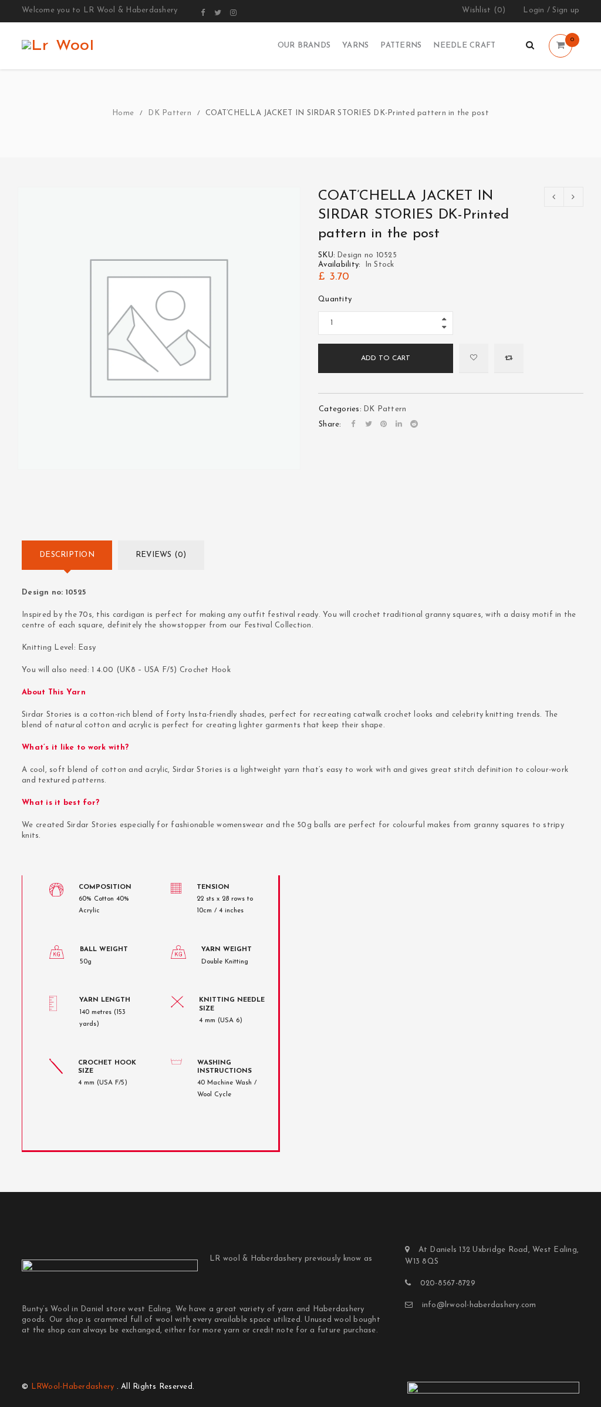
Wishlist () (483, 10)
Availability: (339, 264)
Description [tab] (66, 555)
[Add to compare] (509, 358)
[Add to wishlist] (473, 358)
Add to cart (385, 358)
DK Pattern (169, 113)
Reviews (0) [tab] (161, 555)
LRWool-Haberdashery (72, 1387)
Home (123, 113)
